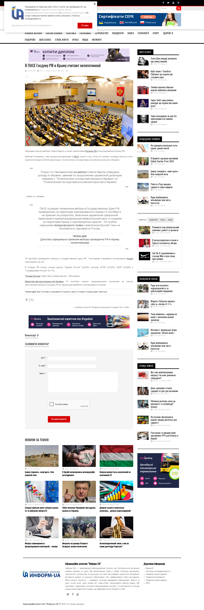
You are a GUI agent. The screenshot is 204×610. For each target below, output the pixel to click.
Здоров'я (168, 33)
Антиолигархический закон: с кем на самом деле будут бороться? (114, 545)
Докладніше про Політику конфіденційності (32, 26)
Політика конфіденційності (158, 571)
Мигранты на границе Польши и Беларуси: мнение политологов (75, 545)
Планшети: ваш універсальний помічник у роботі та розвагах (165, 229)
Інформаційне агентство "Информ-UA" (41, 604)
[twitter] (168, 3)
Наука (131, 33)
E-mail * (42, 366)
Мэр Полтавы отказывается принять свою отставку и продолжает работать (72, 292)
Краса (75, 39)
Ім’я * (43, 358)
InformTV (97, 39)
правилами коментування (73, 13)
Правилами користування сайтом (55, 10)
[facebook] (163, 3)
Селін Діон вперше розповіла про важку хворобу (164, 60)
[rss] (178, 3)
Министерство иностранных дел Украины (44, 282)
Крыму (130, 259)
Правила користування (156, 574)
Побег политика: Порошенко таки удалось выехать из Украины (78, 509)
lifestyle (142, 220)
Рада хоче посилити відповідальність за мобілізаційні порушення (161, 288)
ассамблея (80, 172)
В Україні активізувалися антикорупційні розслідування (78, 473)
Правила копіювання (155, 577)
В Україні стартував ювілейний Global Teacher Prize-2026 (164, 160)
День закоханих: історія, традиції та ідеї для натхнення (164, 390)
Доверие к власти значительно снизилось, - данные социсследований (115, 509)
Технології (143, 33)
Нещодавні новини (149, 139)
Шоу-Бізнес (45, 39)
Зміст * (42, 374)
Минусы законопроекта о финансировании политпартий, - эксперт (41, 545)
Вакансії (149, 568)
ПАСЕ (76, 157)
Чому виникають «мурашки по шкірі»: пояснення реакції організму (164, 317)
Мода (85, 39)
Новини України (33, 33)
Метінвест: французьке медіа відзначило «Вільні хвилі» (164, 331)
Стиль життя (62, 39)
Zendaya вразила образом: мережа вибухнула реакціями (163, 89)
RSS (148, 583)
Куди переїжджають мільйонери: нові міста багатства (161, 200)
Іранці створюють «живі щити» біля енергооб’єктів (39, 473)
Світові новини (54, 33)
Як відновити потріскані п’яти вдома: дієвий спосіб (164, 147)
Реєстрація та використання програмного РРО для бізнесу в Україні (164, 436)
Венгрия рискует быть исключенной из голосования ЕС (115, 473)
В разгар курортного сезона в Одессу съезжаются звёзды (165, 242)
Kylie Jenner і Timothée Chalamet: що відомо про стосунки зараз (162, 74)
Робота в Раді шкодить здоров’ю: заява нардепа (161, 186)
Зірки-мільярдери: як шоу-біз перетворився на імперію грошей (164, 119)
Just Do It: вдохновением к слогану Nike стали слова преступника (163, 256)
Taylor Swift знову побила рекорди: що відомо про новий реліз (164, 103)
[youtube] (173, 3)
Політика (71, 33)
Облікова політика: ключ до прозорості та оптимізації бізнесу (163, 404)
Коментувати (59, 419)
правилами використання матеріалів (41, 13)
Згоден (85, 26)
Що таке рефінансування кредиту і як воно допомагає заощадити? (163, 375)
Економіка (85, 33)
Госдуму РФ (91, 151)
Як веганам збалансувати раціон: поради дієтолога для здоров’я (164, 420)
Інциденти (118, 33)
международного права (68, 225)
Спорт (156, 33)
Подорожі (30, 39)
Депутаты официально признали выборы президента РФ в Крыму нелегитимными (79, 241)
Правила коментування (156, 580)
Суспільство (101, 33)
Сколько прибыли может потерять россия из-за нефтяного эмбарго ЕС (41, 509)
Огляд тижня (146, 366)
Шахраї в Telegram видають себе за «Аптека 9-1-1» (163, 303)
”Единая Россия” (33, 276)
